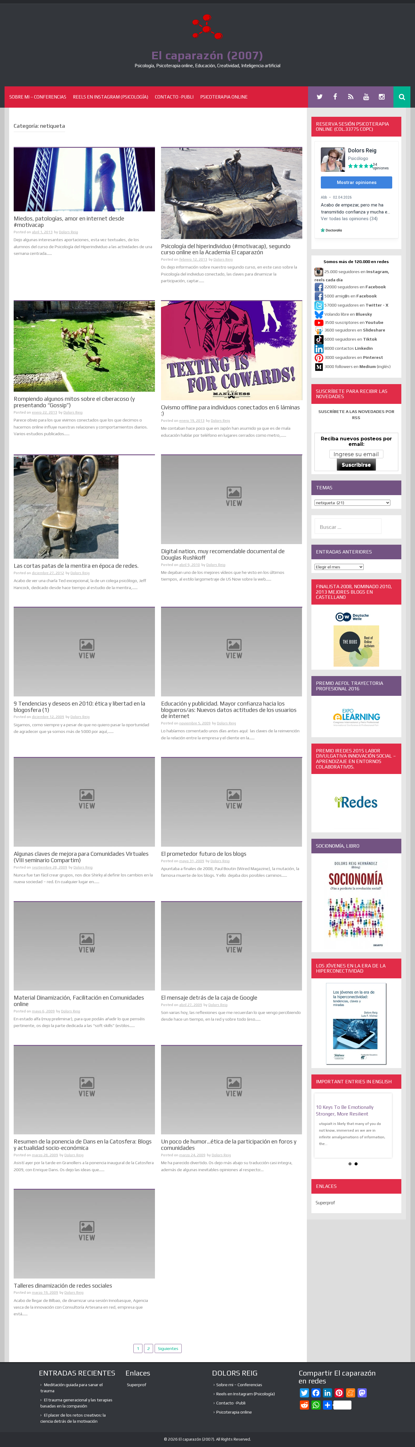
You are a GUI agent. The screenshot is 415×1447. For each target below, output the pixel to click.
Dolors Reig (68, 232)
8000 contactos (348, 348)
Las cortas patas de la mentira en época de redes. (76, 565)
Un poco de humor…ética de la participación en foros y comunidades (229, 1144)
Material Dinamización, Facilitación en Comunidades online (79, 1000)
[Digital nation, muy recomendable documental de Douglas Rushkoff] (231, 499)
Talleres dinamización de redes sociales (63, 1285)
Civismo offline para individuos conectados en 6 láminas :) (230, 410)
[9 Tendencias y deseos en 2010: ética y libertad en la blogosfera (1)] (84, 651)
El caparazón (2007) (207, 55)
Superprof (325, 1202)
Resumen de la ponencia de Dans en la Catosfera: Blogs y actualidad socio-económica (83, 1144)
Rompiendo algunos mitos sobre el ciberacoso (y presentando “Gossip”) (74, 401)
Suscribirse (356, 465)
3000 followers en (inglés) (357, 366)
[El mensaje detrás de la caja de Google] (231, 945)
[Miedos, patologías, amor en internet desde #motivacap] (84, 179)
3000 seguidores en (353, 357)
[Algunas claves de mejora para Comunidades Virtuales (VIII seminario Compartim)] (84, 801)
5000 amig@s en (350, 295)
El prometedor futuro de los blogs (203, 853)
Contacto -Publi (174, 96)
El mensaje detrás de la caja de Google (209, 997)
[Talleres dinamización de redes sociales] (84, 1233)
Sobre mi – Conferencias (37, 96)
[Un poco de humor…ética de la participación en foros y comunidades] (231, 1089)
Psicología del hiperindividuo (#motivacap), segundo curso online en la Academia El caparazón (225, 249)
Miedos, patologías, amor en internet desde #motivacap (69, 221)
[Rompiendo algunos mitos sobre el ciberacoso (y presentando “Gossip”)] (84, 345)
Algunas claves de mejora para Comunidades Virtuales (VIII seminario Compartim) (81, 856)
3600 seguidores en (354, 330)
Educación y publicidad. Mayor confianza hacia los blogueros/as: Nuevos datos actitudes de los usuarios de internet (229, 710)
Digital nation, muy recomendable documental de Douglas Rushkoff (223, 554)
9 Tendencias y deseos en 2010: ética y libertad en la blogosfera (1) (79, 706)
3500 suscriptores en (353, 322)
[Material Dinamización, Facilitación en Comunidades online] (84, 945)
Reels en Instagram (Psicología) (110, 96)
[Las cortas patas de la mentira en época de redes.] (66, 506)
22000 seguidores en (355, 286)
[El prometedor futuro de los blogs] (231, 801)
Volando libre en (348, 314)
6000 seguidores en (350, 339)
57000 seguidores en (356, 305)
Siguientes (168, 1348)
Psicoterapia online (224, 96)
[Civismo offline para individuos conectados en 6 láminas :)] (231, 350)
